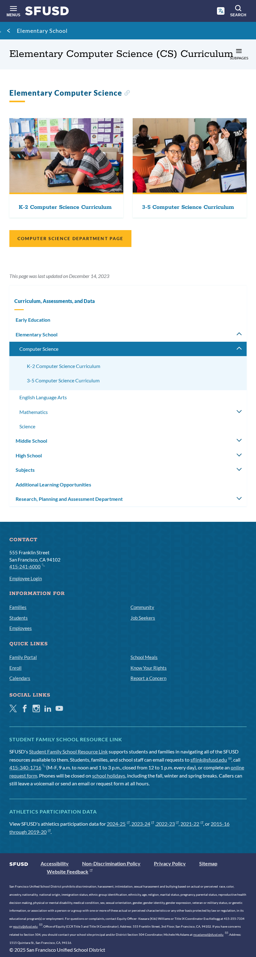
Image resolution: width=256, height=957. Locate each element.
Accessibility (55, 863)
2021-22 (189, 824)
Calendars (19, 678)
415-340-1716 (25, 767)
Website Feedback (67, 871)
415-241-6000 (25, 566)
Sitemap (208, 863)
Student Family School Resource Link (68, 751)
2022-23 (165, 824)
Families (18, 607)
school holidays (108, 775)
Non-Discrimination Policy (111, 863)
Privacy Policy (170, 863)
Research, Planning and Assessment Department (69, 499)
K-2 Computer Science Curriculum (63, 366)
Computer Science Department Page (70, 238)
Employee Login (25, 578)
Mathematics (33, 412)
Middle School (31, 441)
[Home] (47, 12)
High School (29, 455)
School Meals (144, 657)
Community (142, 607)
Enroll (15, 668)
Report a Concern (148, 678)
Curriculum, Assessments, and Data (54, 301)
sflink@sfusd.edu (208, 760)
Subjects (25, 470)
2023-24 (140, 824)
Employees (20, 628)
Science (27, 426)
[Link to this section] (127, 93)
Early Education (33, 320)
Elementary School (42, 30)
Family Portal (23, 657)
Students (18, 618)
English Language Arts (43, 397)
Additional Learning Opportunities (53, 484)
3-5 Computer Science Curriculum (63, 380)
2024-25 (116, 824)
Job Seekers (142, 618)
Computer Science (38, 349)
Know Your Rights (148, 668)
